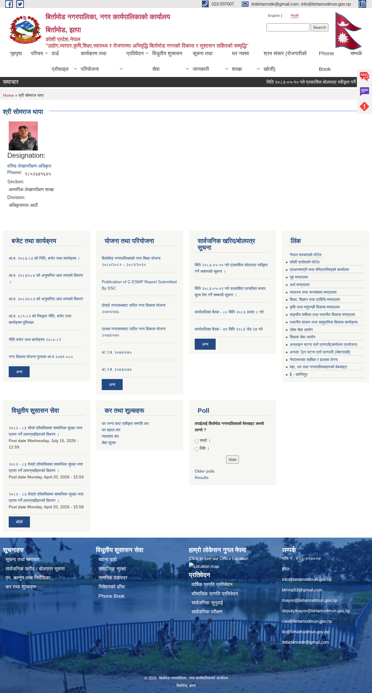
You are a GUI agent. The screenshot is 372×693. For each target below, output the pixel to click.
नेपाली (294, 16)
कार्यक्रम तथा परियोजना (93, 61)
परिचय (37, 53)
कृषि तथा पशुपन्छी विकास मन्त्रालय (315, 307)
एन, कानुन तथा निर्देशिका (28, 578)
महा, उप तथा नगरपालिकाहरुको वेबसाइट (318, 367)
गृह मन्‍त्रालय (299, 277)
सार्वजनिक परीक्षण (207, 612)
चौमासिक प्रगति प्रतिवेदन (215, 594)
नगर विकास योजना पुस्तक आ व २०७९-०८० (41, 356)
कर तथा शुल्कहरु (21, 587)
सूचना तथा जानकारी (202, 61)
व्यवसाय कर (110, 436)
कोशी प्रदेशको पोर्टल (304, 262)
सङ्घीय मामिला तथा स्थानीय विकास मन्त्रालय (322, 314)
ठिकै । (204, 448)
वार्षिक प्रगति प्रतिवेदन (212, 584)
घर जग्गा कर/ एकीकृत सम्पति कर (125, 423)
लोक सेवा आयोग (301, 329)
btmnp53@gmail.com (302, 589)
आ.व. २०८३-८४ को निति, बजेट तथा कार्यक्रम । (44, 258)
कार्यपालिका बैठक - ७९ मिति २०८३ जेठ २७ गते (229, 329)
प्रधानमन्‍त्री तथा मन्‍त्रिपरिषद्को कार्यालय (319, 269)
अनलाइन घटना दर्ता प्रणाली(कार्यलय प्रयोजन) (323, 344)
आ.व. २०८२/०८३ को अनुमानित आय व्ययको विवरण (46, 299)
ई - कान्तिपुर (298, 374)
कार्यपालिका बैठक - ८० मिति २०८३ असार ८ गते (229, 312)
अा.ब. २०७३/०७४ (117, 369)
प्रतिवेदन (135, 53)
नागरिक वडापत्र (113, 578)
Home (8, 95)
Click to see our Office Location (218, 558)
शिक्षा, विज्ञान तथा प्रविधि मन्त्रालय (315, 299)
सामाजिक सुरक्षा (112, 569)
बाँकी (19, 522)
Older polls (204, 471)
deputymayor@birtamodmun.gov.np (316, 610)
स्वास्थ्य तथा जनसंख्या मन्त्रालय (313, 292)
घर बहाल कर (111, 430)
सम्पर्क (356, 53)
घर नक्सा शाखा (240, 61)
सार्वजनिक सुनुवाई (207, 603)
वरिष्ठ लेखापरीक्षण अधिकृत (29, 166)
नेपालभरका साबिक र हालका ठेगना (314, 359)
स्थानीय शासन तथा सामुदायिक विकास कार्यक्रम (323, 322)
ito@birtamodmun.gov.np (305, 631)
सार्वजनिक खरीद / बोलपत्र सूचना (35, 569)
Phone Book (326, 61)
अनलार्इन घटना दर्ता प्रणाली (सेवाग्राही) (320, 352)
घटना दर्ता (108, 559)
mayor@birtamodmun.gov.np (309, 600)
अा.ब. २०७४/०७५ (117, 352)
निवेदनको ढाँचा (112, 587)
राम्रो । (205, 440)
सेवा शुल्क (109, 442)
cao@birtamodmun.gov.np (307, 621)
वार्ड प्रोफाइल (60, 61)
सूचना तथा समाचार (23, 559)
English (274, 16)
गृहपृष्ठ (16, 53)
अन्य (19, 371)
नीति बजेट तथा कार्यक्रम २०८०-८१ (35, 339)
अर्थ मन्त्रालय (300, 284)
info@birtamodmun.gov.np (307, 579)
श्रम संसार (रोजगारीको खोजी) (285, 61)
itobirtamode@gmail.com (305, 642)
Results (201, 477)
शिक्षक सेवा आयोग (302, 337)
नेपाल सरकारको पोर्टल (305, 254)
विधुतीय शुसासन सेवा (167, 61)
